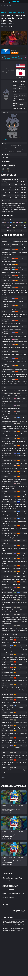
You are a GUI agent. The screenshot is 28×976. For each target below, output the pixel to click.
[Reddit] (12, 26)
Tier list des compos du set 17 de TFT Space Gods (14, 924)
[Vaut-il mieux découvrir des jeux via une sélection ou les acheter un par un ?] (14, 887)
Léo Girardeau (11, 880)
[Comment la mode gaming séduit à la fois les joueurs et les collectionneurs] (14, 896)
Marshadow (5, 139)
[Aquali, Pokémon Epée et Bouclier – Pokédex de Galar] (14, 802)
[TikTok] (24, 911)
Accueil (3, 5)
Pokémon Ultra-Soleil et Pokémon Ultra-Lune (11, 7)
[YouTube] (19, 911)
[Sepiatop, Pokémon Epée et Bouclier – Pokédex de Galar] (14, 854)
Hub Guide (9, 5)
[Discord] (14, 911)
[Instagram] (17, 911)
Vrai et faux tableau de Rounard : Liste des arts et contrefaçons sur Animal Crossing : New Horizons (13, 922)
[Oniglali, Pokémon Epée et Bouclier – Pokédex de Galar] (14, 828)
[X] (10, 26)
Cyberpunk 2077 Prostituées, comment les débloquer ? (12, 931)
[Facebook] (7, 26)
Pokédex (14, 57)
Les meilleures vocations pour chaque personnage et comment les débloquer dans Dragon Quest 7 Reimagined (13, 927)
